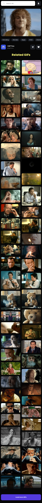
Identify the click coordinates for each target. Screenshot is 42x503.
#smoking (5, 40)
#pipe (23, 40)
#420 (31, 40)
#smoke (15, 40)
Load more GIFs (21, 497)
